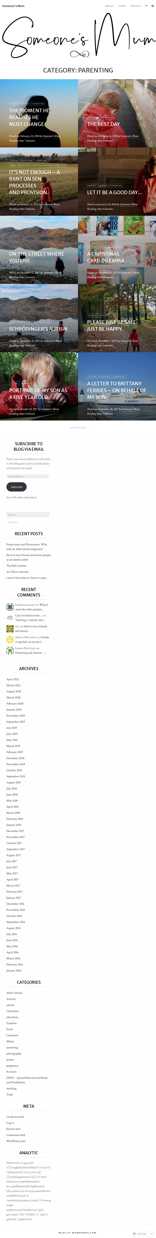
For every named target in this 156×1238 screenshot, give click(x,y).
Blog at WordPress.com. (78, 1233)
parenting (38, 104)
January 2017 (13, 898)
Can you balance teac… (28, 615)
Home (122, 6)
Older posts (78, 428)
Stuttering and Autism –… (30, 653)
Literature (12, 1035)
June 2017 (12, 867)
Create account (15, 1117)
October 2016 (14, 916)
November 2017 (15, 837)
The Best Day (103, 124)
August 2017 (13, 855)
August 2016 (13, 928)
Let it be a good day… (115, 192)
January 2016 (13, 971)
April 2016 (12, 952)
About (109, 6)
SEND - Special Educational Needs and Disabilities (38, 165)
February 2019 (14, 752)
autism (25, 104)
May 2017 (12, 873)
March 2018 (13, 813)
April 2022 (12, 679)
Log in (10, 1123)
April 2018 (12, 807)
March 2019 (13, 746)
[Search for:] (27, 515)
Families (11, 1023)
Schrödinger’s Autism (38, 329)
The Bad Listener (16, 566)
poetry (10, 1060)
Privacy (136, 6)
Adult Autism (17, 322)
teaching (11, 1088)
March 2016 (13, 958)
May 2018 (12, 801)
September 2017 (15, 849)
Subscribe (16, 487)
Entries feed (13, 1129)
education (26, 161)
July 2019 (11, 728)
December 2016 (15, 904)
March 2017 (13, 886)
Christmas (104, 247)
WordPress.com (15, 1141)
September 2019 (15, 722)
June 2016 (12, 940)
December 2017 (15, 831)
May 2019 (12, 740)
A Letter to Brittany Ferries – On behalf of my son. (116, 390)
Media (10, 1041)
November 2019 (15, 716)
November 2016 (15, 910)
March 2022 (13, 685)
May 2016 (12, 946)
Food (9, 1029)
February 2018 (14, 819)
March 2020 (13, 697)
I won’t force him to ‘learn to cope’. (26, 578)
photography (13, 1054)
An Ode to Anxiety (17, 572)
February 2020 (14, 704)
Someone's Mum (13, 6)
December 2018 (15, 758)
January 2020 (14, 710)
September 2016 (15, 922)
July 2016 (11, 934)
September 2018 (15, 776)
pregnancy (12, 1066)
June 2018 (12, 795)
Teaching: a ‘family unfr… (30, 620)
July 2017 (11, 861)
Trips (9, 1094)
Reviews (11, 1072)
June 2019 (12, 734)
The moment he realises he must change (29, 117)
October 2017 (14, 843)
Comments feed (15, 1135)
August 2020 (13, 691)
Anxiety (14, 104)
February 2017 (14, 892)
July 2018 (11, 788)
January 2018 (13, 825)
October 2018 (14, 770)
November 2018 (15, 764)
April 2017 (12, 880)
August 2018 (13, 782)
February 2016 (14, 964)
